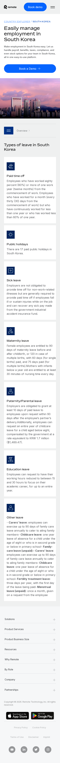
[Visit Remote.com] (10, 7)
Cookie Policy (39, 727)
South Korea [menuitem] (42, 21)
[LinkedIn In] (24, 749)
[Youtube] (12, 749)
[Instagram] (48, 749)
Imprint (46, 737)
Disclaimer (33, 737)
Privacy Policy (21, 727)
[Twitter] (36, 749)
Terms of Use (17, 737)
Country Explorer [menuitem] (17, 21)
